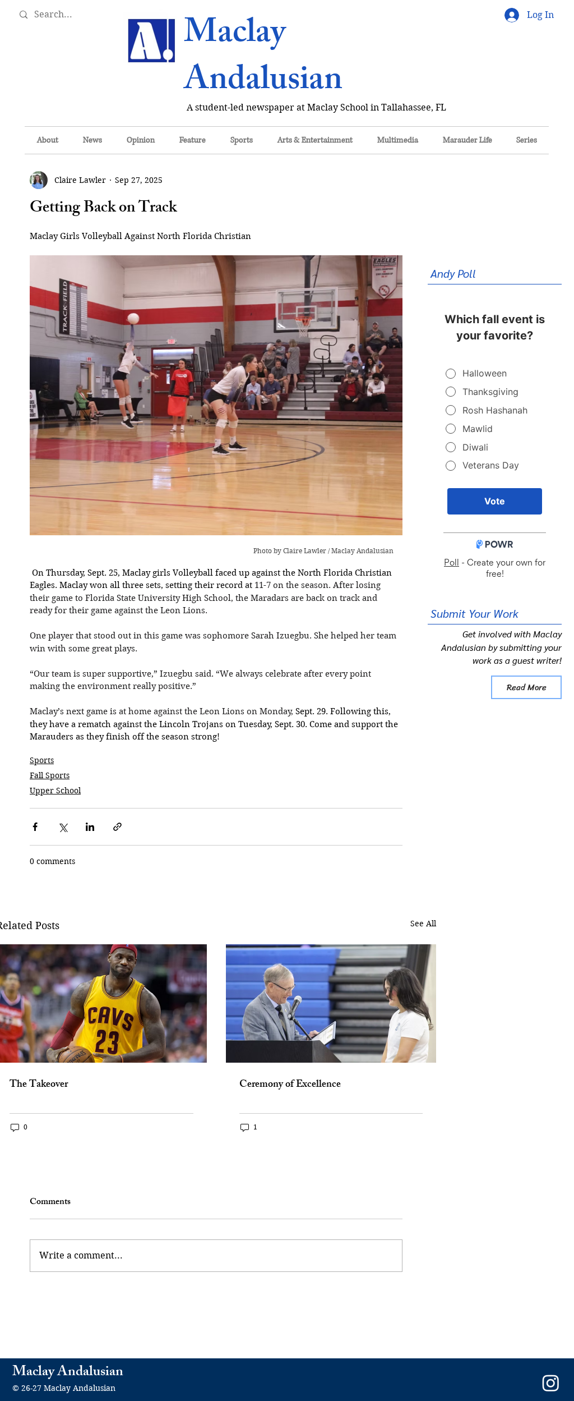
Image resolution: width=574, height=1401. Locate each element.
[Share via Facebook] (35, 826)
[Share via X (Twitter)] (62, 826)
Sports (42, 760)
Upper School (55, 791)
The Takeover (39, 1085)
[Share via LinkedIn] (90, 826)
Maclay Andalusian (263, 59)
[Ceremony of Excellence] (331, 1003)
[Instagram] (551, 1383)
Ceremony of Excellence (290, 1085)
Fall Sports (50, 775)
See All (423, 923)
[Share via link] (117, 826)
